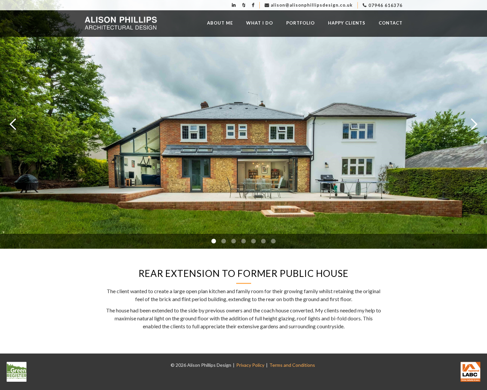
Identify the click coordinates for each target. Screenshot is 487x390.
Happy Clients (346, 23)
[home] (120, 23)
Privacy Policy (250, 365)
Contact (391, 23)
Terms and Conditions (292, 365)
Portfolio (300, 23)
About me (220, 23)
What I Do (259, 23)
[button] (13, 124)
